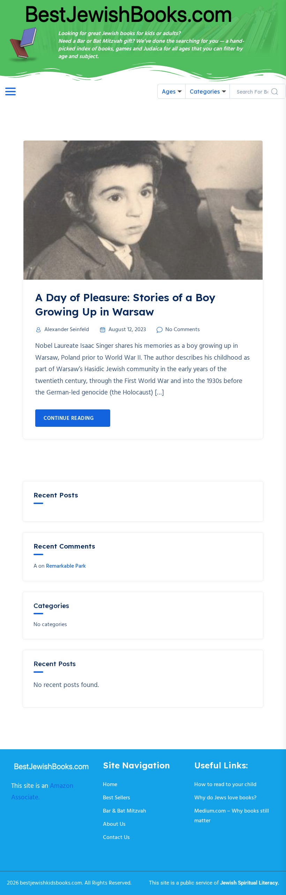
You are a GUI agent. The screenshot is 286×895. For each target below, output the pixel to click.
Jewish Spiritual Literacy (249, 883)
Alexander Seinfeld (66, 330)
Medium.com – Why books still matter (231, 816)
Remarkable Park (66, 566)
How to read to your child (225, 784)
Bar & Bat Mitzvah (124, 811)
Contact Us (116, 837)
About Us (114, 824)
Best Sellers (116, 797)
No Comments (182, 330)
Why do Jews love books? (225, 797)
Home (110, 784)
